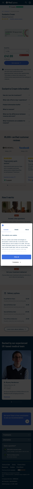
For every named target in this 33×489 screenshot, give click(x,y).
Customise (16, 262)
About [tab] (27, 229)
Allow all (16, 257)
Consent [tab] (6, 229)
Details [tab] (17, 229)
